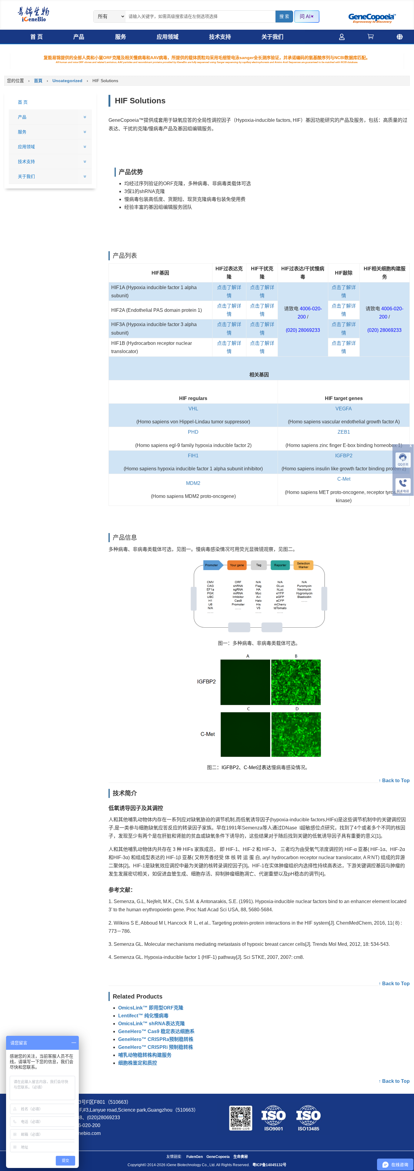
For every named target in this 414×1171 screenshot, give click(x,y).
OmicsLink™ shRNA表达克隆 (151, 1023)
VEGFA (344, 408)
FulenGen (194, 1157)
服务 (120, 37)
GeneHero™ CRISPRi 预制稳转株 (155, 1047)
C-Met (343, 479)
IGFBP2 (343, 455)
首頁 (38, 80)
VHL (193, 408)
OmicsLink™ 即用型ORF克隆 (150, 1007)
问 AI (305, 16)
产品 (78, 37)
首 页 (36, 37)
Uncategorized (67, 80)
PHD (193, 432)
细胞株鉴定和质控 (137, 1063)
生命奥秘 (240, 1157)
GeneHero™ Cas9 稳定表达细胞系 (156, 1031)
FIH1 (193, 455)
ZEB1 (344, 432)
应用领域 (168, 37)
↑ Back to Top (394, 780)
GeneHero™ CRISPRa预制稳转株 (155, 1039)
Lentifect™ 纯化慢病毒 (143, 1015)
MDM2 (193, 483)
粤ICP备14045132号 (269, 1165)
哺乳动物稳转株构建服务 (145, 1055)
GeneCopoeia (218, 1157)
